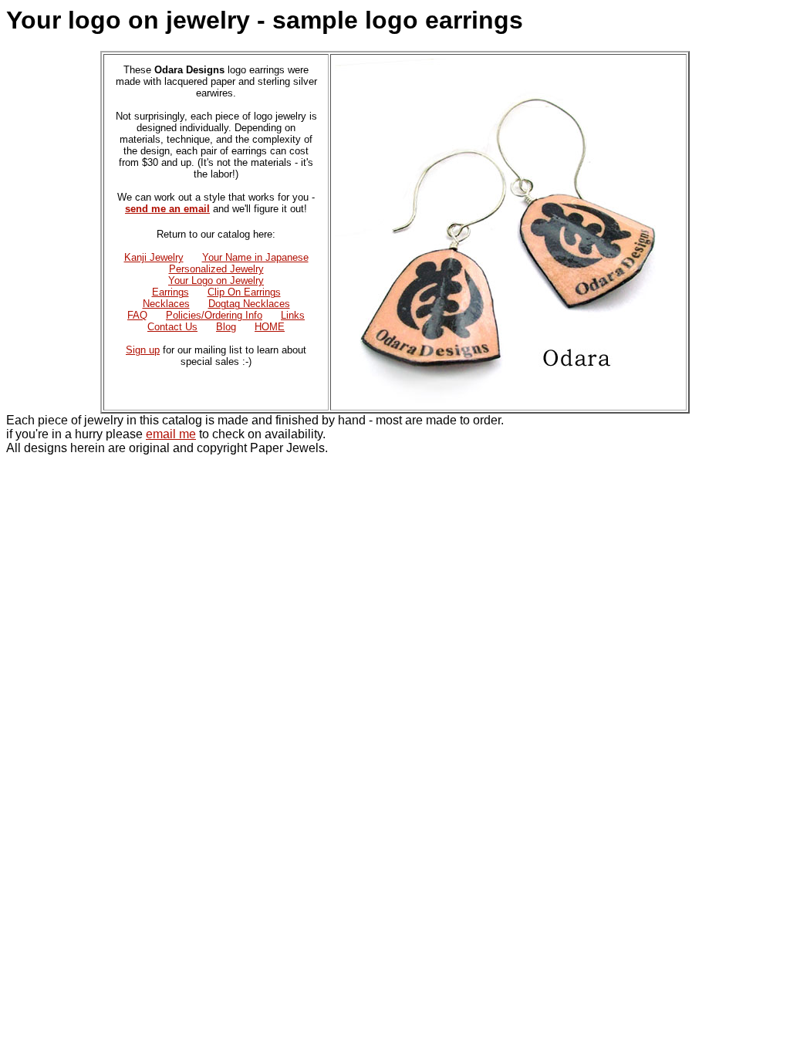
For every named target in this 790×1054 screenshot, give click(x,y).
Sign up (143, 350)
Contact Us (172, 327)
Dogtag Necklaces (249, 303)
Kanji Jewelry (154, 257)
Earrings (170, 292)
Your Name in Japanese (255, 257)
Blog (226, 327)
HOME (270, 327)
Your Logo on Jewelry (216, 280)
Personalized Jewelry (216, 269)
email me (171, 434)
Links (293, 315)
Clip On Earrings (244, 292)
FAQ (137, 315)
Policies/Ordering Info (214, 315)
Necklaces (166, 303)
